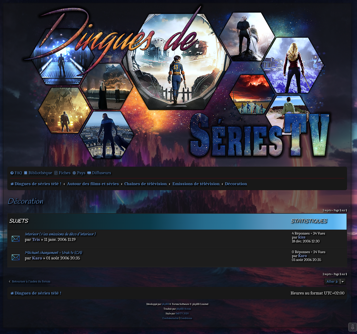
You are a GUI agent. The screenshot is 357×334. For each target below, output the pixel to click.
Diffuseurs (101, 172)
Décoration (25, 201)
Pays (81, 172)
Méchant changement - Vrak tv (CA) (53, 253)
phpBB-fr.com (183, 308)
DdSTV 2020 (182, 313)
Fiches (65, 172)
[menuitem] (16, 173)
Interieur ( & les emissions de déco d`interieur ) (60, 234)
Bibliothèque (40, 172)
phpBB (165, 304)
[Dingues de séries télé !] (177, 84)
